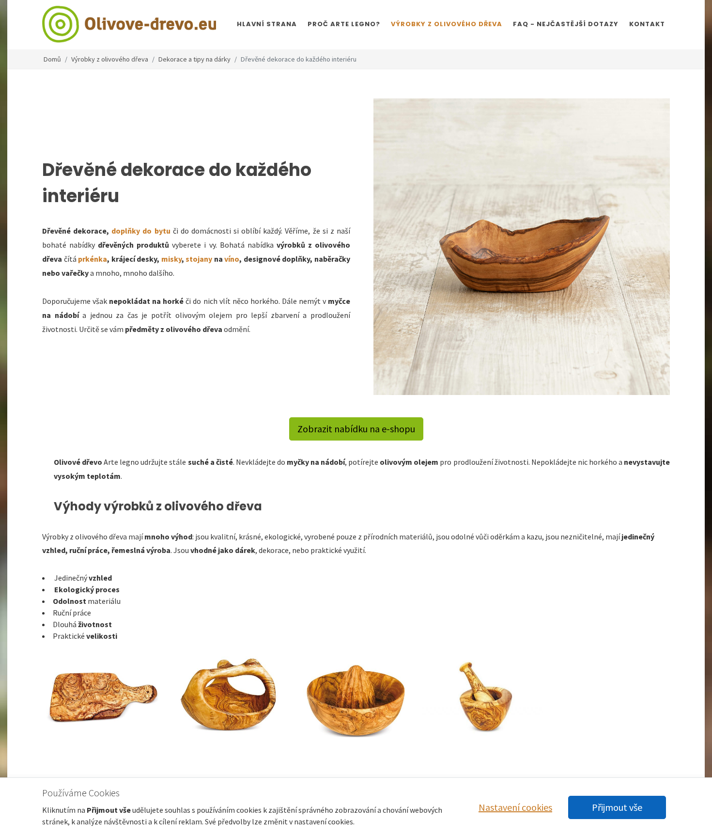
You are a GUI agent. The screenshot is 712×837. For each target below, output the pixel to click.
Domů (52, 59)
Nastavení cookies (515, 807)
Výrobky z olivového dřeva (109, 59)
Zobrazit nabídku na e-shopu (356, 429)
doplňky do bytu (140, 231)
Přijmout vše (617, 807)
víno (231, 259)
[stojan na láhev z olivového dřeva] (224, 259)
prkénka (92, 259)
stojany (199, 259)
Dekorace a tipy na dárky (194, 59)
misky (171, 259)
